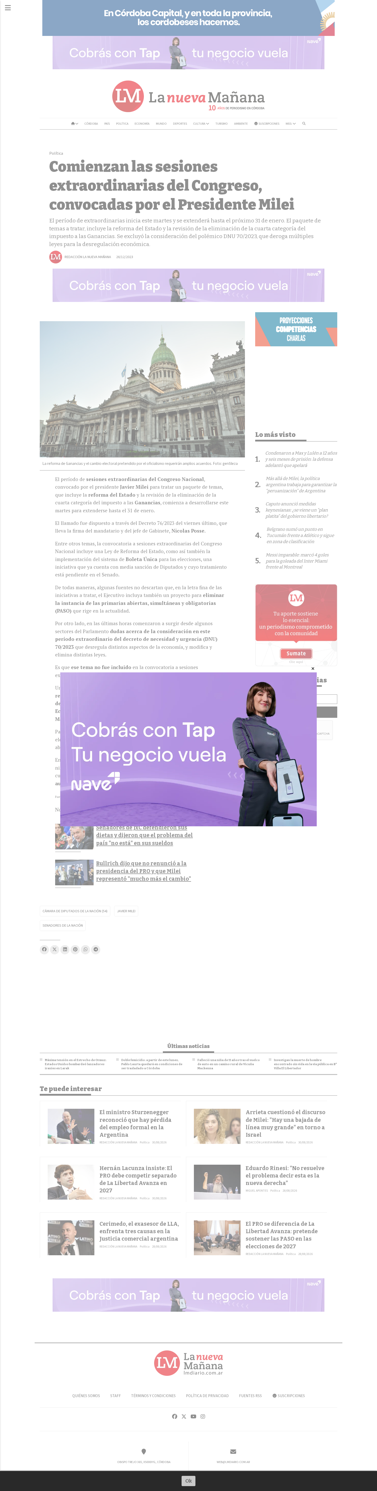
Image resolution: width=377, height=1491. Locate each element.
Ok (188, 1481)
